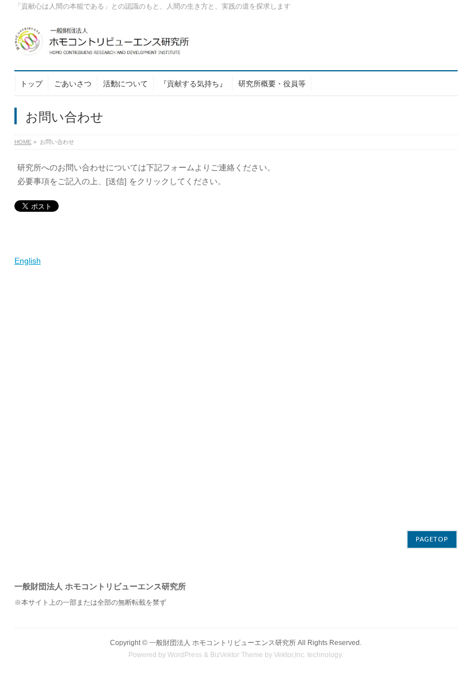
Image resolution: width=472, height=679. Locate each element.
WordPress (185, 655)
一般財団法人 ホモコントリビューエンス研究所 (222, 643)
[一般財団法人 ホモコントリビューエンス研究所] (123, 46)
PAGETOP (432, 539)
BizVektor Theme (236, 655)
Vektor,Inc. (290, 655)
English (27, 260)
